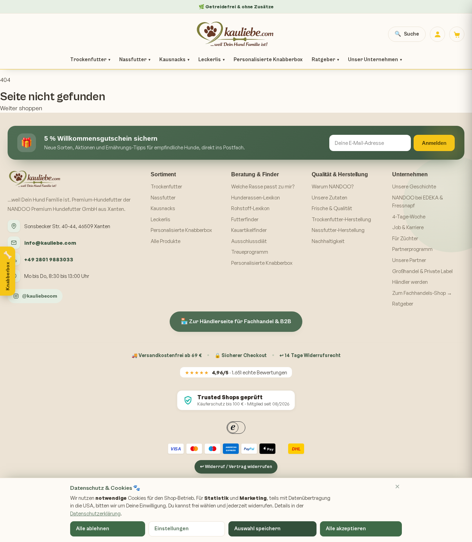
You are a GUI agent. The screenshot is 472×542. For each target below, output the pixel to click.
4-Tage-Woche (408, 216)
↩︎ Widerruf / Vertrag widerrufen (236, 466)
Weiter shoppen (21, 108)
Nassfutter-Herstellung (338, 230)
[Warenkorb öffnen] (456, 34)
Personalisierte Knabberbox (268, 60)
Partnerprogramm (412, 249)
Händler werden (410, 282)
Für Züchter (405, 238)
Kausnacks (174, 60)
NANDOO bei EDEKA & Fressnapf (417, 201)
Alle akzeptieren (346, 529)
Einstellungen (171, 529)
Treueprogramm (249, 252)
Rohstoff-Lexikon (250, 208)
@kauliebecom (39, 296)
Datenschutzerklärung (95, 513)
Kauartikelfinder (249, 230)
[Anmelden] (437, 34)
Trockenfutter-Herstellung (341, 219)
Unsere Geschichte (414, 186)
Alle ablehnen (92, 529)
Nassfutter (134, 60)
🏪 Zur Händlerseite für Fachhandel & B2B (236, 321)
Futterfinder (244, 219)
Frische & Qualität (332, 208)
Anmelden (434, 143)
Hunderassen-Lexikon (255, 197)
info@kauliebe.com (50, 243)
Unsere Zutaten (329, 197)
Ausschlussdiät (249, 241)
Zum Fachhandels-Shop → (422, 293)
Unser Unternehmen (375, 60)
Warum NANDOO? (332, 186)
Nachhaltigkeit (328, 241)
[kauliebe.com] (236, 34)
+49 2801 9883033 (48, 259)
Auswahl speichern (257, 529)
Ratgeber (325, 60)
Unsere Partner (409, 260)
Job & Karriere (408, 227)
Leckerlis (211, 60)
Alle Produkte (165, 241)
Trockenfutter (90, 60)
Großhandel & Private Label (422, 271)
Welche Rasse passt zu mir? (262, 186)
